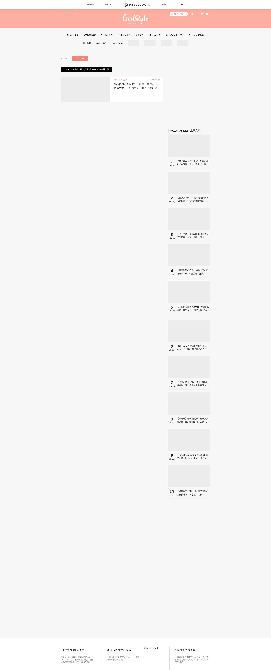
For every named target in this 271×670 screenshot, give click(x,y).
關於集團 (90, 4)
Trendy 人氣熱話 (196, 35)
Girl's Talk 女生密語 (175, 35)
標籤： (66, 58)
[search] (192, 14)
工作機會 (180, 4)
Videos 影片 (101, 43)
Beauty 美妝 (72, 35)
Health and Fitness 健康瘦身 (131, 35)
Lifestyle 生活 (155, 35)
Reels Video (117, 43)
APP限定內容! (89, 35)
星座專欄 (87, 43)
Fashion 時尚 (106, 35)
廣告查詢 (163, 4)
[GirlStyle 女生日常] (135, 19)
